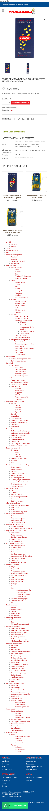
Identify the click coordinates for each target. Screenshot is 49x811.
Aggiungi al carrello (20, 102)
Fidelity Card (6, 780)
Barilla (17, 154)
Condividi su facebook (14, 119)
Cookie (26, 4)
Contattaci (29, 780)
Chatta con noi (19, 805)
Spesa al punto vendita (34, 767)
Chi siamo (5, 761)
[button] (44, 19)
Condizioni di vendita (9, 777)
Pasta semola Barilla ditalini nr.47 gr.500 (12, 196)
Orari (3, 767)
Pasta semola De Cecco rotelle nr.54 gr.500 (12, 231)
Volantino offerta (32, 769)
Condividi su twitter (19, 119)
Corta (11, 110)
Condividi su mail (32, 119)
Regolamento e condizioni (9, 4)
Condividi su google (23, 119)
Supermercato (31, 761)
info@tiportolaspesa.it (14, 796)
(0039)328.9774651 (11, 794)
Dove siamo (6, 764)
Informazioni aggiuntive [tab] (14, 132)
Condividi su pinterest (28, 119)
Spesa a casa (30, 764)
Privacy (20, 4)
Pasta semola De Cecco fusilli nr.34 (36, 196)
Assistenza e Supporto (34, 777)
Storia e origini (7, 769)
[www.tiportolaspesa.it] (22, 11)
